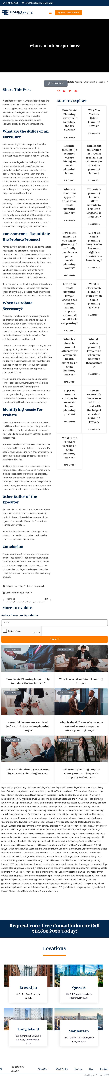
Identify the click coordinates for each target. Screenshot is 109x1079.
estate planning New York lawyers (19, 875)
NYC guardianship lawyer (48, 802)
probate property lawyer (88, 829)
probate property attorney (60, 829)
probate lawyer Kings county (16, 818)
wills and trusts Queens (72, 852)
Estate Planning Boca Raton (44, 856)
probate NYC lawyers (34, 829)
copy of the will (40, 155)
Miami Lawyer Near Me (71, 856)
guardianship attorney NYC (49, 879)
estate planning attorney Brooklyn (50, 871)
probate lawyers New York (23, 821)
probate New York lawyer (93, 825)
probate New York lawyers (28, 864)
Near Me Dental (31, 891)
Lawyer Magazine (92, 856)
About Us (42, 1069)
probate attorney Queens (41, 810)
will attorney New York (35, 841)
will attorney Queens (76, 841)
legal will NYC (49, 787)
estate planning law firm (21, 14)
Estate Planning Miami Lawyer (16, 860)
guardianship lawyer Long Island (87, 883)
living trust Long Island (28, 791)
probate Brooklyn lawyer (91, 814)
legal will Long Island (11, 787)
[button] (50, 12)
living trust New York (50, 791)
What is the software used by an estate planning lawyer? (69, 448)
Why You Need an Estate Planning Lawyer (94, 118)
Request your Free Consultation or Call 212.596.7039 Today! (54, 928)
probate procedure (28, 250)
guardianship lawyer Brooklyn (54, 883)
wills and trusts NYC (50, 852)
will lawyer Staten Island (29, 848)
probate (18, 586)
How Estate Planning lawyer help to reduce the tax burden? (69, 120)
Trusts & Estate (21, 11)
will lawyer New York (70, 845)
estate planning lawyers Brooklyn (18, 868)
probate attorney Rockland (69, 810)
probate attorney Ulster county (60, 814)
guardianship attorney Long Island (88, 875)
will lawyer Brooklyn (26, 845)
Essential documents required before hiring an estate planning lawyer (69, 159)
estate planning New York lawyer (86, 871)
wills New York (57, 860)
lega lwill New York (32, 787)
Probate (27, 592)
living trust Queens (87, 791)
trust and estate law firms (56, 864)
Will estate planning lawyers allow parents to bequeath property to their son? (94, 203)
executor (10, 509)
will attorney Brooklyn (88, 837)
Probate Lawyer (32, 586)
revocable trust (56, 837)
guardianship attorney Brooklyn (53, 875)
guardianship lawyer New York (17, 887)
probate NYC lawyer (11, 829)
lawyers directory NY (68, 833)
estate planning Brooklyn (50, 868)
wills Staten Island (74, 860)
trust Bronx (71, 837)
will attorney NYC (56, 841)
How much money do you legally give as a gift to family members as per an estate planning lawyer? (69, 250)
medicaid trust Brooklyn (33, 795)
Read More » (69, 137)
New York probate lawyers (21, 802)
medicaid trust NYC (11, 798)
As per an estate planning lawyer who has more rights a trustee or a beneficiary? (94, 246)
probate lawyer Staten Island (76, 821)
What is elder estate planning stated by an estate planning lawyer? (94, 296)
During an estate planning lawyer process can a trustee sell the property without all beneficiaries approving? (69, 303)
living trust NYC (69, 791)
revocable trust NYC (11, 837)
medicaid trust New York (87, 795)
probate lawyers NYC (49, 821)
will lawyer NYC (89, 845)
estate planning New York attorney (81, 868)
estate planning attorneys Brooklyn (89, 864)
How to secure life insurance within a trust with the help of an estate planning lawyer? (94, 406)
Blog (91, 1069)
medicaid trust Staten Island (60, 798)
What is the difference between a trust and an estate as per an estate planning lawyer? (94, 159)
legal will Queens (65, 787)
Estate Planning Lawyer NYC (47, 887)
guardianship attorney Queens (80, 879)
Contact (104, 1069)
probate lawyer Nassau (73, 818)
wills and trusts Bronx (54, 848)
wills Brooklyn (23, 856)
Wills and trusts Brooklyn (78, 848)
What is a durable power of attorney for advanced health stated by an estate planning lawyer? (69, 357)
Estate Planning (14, 592)
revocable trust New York (92, 833)
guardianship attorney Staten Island (20, 883)
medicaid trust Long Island (60, 795)
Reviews (78, 1069)
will (42, 586)
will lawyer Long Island (48, 845)
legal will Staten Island (85, 787)
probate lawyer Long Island (46, 818)
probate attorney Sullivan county (26, 814)
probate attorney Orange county (72, 806)
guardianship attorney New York (18, 879)
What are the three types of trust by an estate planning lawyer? (69, 201)
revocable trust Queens (35, 837)
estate (9, 586)
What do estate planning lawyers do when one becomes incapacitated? (94, 353)
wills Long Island (41, 860)
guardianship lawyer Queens (77, 887)
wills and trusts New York (26, 852)
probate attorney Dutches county (79, 802)
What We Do (62, 1069)
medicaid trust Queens (33, 798)
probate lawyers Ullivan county (32, 825)
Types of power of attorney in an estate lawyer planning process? (69, 402)
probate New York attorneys (64, 825)
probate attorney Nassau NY (40, 806)
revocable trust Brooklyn (14, 833)
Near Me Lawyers (49, 891)
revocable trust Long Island (42, 833)
